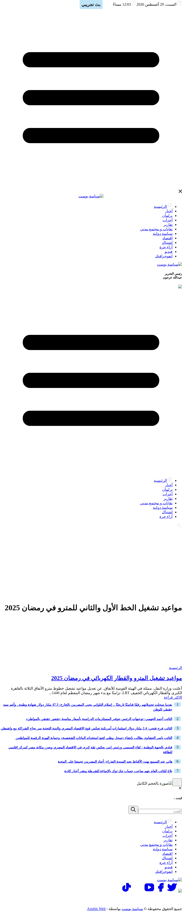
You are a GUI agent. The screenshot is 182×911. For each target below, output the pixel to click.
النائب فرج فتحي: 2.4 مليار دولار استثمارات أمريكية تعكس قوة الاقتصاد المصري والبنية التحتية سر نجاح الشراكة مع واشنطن (86, 728)
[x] (172, 891)
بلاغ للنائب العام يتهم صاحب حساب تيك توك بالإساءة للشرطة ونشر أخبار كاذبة (118, 771)
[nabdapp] (180, 891)
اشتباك (167, 243)
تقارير (168, 225)
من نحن (101, 899)
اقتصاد (167, 238)
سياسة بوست (132, 909)
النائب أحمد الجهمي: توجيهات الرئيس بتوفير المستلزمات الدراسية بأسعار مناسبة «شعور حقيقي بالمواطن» (99, 719)
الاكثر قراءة (173, 697)
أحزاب (168, 220)
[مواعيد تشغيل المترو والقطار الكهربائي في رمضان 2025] (152, 663)
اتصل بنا (161, 899)
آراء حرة (166, 247)
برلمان (167, 216)
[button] (133, 810)
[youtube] (149, 891)
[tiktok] (126, 891)
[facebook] (160, 891)
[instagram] (138, 891)
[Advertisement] (91, 565)
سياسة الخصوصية (131, 899)
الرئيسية (160, 207)
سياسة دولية (163, 234)
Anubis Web (96, 909)
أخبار (169, 211)
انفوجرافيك (164, 256)
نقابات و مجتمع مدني (156, 229)
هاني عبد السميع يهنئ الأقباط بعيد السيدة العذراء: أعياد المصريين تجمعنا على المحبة (115, 761)
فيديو (169, 252)
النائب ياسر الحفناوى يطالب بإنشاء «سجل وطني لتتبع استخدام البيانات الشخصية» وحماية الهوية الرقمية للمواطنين (93, 738)
